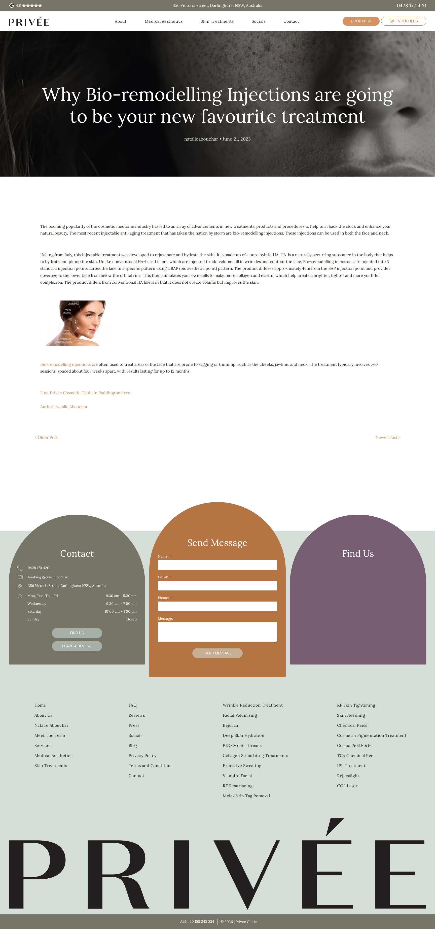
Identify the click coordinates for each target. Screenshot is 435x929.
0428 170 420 (411, 5)
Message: (165, 618)
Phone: (163, 597)
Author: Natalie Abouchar (64, 406)
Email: (163, 577)
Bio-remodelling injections (65, 364)
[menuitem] (120, 21)
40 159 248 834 (202, 921)
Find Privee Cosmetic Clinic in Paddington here (85, 392)
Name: (163, 556)
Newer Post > (388, 437)
